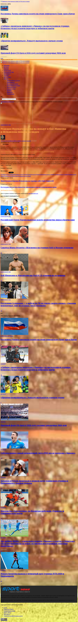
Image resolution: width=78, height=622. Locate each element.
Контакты (7, 614)
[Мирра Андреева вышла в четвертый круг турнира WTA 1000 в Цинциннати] (14, 568)
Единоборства (9, 72)
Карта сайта (7, 612)
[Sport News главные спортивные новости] (16, 592)
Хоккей (6, 69)
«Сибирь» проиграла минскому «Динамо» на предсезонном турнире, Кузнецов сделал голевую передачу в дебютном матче (35, 27)
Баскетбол (7, 70)
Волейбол (7, 74)
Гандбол (9, 90)
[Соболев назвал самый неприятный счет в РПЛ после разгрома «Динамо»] (14, 448)
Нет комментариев (25, 141)
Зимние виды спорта (13, 80)
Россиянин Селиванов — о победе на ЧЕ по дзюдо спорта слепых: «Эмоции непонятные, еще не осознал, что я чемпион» (38, 304)
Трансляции (10, 94)
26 (1, 253)
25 (1, 518)
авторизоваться (33, 193)
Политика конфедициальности (13, 616)
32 (1, 311)
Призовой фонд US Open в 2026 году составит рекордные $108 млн (33, 53)
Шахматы (10, 92)
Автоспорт (7, 77)
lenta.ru (10, 171)
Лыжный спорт (11, 87)
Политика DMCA (8, 609)
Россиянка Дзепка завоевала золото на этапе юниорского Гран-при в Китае (38, 14)
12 (1, 458)
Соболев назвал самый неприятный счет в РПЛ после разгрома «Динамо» (38, 453)
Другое (6, 79)
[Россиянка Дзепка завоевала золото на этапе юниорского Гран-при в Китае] (4, 10)
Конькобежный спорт (13, 85)
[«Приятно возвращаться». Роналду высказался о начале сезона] (4, 37)
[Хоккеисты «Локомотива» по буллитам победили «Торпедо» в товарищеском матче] (14, 506)
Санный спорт (11, 89)
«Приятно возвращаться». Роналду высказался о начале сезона (32, 41)
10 (1, 375)
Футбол (6, 67)
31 (1, 225)
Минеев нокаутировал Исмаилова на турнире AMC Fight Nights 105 (27, 181)
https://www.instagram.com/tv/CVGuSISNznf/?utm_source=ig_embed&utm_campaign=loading (27, 151)
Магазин (6, 65)
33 (1, 488)
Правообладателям (9, 611)
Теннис (6, 75)
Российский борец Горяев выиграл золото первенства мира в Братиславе (38, 220)
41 (1, 581)
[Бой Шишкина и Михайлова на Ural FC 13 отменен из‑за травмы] (14, 270)
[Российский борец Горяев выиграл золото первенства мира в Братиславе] (14, 215)
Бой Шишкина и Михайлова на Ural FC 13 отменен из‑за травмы (33, 275)
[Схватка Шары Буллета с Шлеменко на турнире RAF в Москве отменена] (14, 242)
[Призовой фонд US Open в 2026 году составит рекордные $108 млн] (4, 49)
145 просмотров (5, 141)
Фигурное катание (12, 84)
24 (1, 281)
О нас (5, 607)
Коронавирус (11, 82)
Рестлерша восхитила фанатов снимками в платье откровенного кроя (28, 187)
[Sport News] (15, 1)
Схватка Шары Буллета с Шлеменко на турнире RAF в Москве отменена (37, 248)
